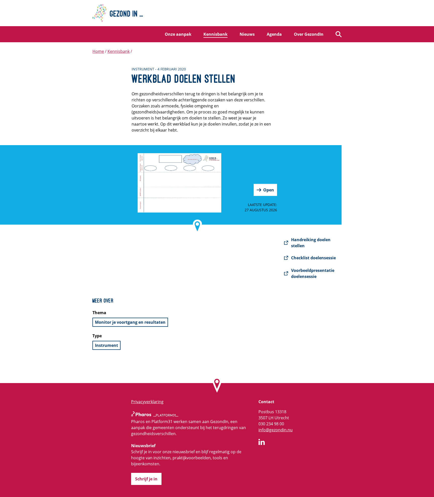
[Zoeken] (339, 34)
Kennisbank (215, 34)
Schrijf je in (146, 479)
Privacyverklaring (147, 401)
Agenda (274, 34)
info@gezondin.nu (275, 430)
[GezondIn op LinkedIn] (261, 442)
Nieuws (247, 34)
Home (98, 51)
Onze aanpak (178, 34)
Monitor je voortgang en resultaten (130, 322)
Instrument (106, 345)
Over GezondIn (308, 34)
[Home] (217, 13)
